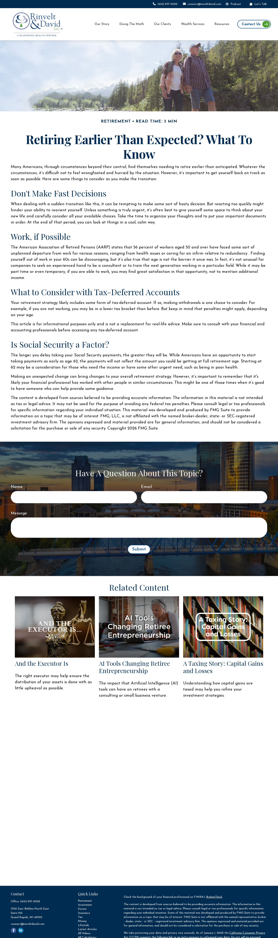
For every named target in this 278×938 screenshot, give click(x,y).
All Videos (84, 933)
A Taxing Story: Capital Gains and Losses (223, 667)
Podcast (236, 4)
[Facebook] (13, 930)
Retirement (85, 900)
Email (146, 487)
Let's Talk (260, 4)
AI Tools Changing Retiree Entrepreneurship (134, 667)
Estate (82, 909)
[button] (102, 24)
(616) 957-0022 (167, 4)
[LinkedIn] (20, 930)
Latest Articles (87, 929)
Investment (85, 905)
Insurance (84, 913)
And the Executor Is (41, 663)
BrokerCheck (214, 897)
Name (17, 487)
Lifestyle (83, 925)
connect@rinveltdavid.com (204, 4)
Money (82, 921)
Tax (80, 917)
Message (19, 513)
